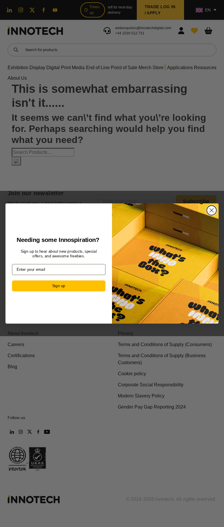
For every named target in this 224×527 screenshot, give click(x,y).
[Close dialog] (211, 210)
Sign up (58, 286)
